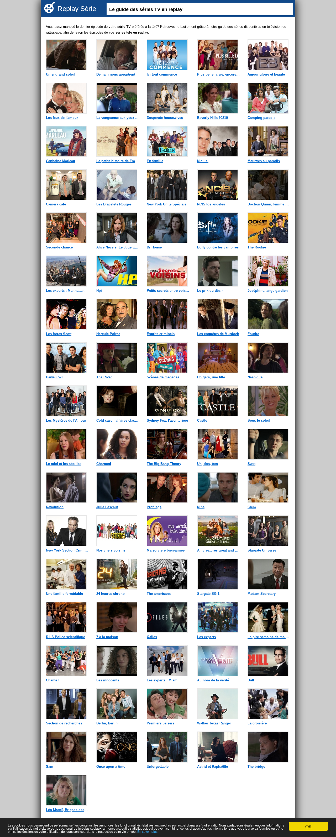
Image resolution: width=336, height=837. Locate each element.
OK (308, 826)
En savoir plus (147, 831)
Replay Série (76, 9)
